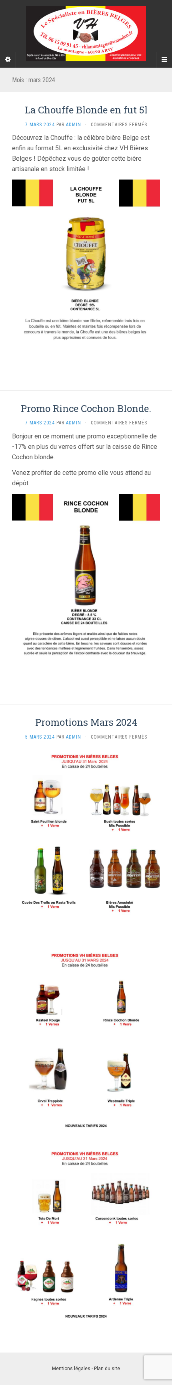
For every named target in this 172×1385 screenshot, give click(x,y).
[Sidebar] (8, 60)
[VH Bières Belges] (86, 33)
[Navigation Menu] (164, 60)
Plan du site (107, 1368)
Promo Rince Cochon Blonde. (86, 408)
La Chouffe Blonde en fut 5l (86, 109)
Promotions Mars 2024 (86, 722)
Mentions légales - (73, 1368)
